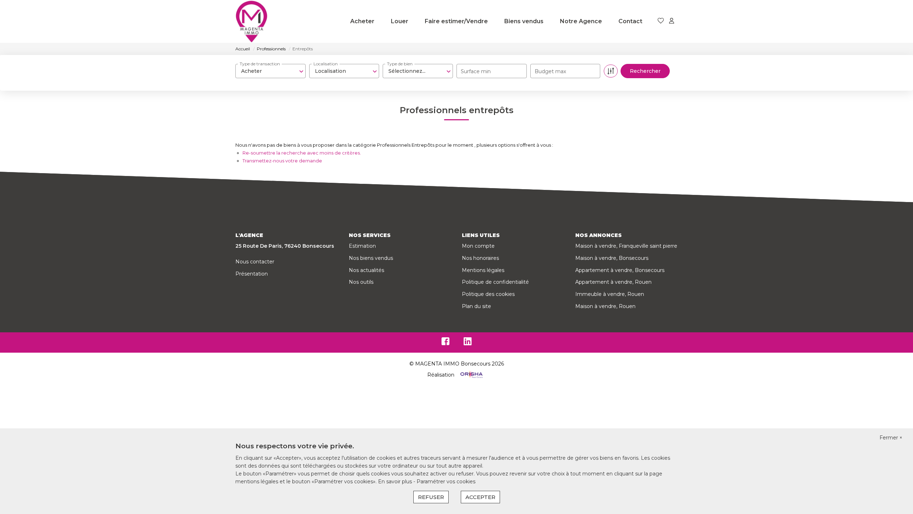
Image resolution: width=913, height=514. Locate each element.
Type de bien (400, 63)
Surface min (476, 71)
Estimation (362, 246)
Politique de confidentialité (495, 282)
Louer (399, 21)
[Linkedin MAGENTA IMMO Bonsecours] (467, 343)
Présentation (251, 274)
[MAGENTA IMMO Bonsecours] (251, 21)
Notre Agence (581, 21)
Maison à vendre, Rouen (605, 306)
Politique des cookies (488, 294)
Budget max (550, 71)
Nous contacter (254, 261)
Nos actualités (366, 270)
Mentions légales (483, 270)
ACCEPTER (480, 497)
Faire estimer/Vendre (456, 21)
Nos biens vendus (371, 258)
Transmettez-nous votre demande (282, 160)
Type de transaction (260, 63)
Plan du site (476, 306)
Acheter (362, 21)
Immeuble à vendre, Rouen (609, 294)
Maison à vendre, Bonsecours (611, 258)
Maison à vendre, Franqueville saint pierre (626, 246)
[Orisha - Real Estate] (471, 375)
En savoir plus (395, 481)
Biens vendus (524, 21)
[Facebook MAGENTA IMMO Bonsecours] (445, 343)
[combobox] (270, 71)
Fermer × (890, 437)
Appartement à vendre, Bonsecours (619, 270)
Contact (630, 21)
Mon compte (478, 246)
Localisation (325, 63)
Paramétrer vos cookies (446, 481)
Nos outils (361, 282)
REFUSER (431, 497)
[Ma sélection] (661, 21)
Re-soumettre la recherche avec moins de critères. (302, 153)
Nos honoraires (480, 258)
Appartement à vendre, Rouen (613, 282)
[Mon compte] (671, 21)
